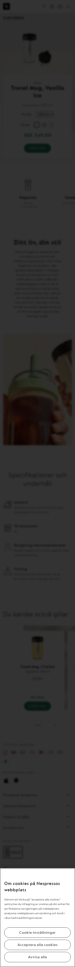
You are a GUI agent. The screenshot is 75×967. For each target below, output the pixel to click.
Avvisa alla (37, 957)
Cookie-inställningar (37, 932)
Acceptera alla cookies (38, 945)
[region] (37, 917)
